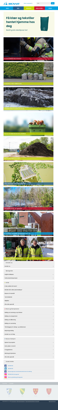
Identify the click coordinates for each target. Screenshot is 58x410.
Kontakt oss (7, 266)
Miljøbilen (7, 300)
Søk (53, 3)
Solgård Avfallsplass (9, 274)
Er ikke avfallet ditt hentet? (11, 286)
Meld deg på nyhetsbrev (10, 353)
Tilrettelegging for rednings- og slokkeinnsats (15, 327)
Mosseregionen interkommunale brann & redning (20, 371)
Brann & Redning (39, 8)
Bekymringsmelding (9, 330)
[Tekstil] (29, 23)
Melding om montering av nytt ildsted (13, 312)
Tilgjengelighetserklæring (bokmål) (32, 401)
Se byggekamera (8, 349)
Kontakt (50, 8)
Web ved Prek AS (52, 401)
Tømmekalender (8, 297)
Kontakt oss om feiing (10, 334)
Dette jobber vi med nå (10, 346)
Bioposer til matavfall (9, 293)
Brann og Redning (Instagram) (15, 377)
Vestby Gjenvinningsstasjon (11, 278)
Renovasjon (28, 8)
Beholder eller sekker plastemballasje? (13, 289)
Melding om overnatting (10, 323)
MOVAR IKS (10, 365)
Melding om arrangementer (11, 316)
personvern (13, 401)
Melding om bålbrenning (10, 319)
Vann (18, 8)
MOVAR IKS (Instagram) (13, 374)
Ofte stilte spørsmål (9, 304)
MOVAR (7, 8)
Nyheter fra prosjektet (10, 342)
